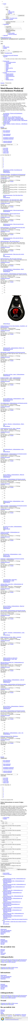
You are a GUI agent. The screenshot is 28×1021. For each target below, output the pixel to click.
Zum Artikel (3, 182)
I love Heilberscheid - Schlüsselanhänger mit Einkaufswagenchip (14, 403)
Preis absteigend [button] (6, 131)
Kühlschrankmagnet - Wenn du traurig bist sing (10, 213)
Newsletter (3, 942)
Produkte (10, 13)
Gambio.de (9, 1015)
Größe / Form (4, 823)
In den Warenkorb (4, 221)
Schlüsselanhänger (9, 75)
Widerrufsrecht (4, 929)
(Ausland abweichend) (5, 177)
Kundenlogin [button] (6, 24)
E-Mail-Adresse (4, 868)
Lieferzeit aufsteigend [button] (7, 141)
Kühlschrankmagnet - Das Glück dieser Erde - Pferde (11, 199)
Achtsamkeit (8, 63)
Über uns (2, 944)
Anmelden (3, 870)
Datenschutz (3, 932)
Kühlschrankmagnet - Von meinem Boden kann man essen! (13, 227)
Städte (7, 69)
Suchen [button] (4, 3)
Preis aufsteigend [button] (6, 130)
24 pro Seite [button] (5, 148)
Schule (7, 66)
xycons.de (23, 1015)
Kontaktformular (4, 940)
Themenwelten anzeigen (11, 62)
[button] (8, 19)
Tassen (7, 77)
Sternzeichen (4, 856)
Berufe (7, 64)
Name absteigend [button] (6, 135)
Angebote (3, 954)
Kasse (2, 951)
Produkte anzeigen (9, 73)
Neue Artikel (3, 953)
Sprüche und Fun (9, 68)
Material (3, 833)
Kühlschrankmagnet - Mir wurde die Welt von (10, 241)
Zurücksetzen (7, 864)
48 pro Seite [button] (5, 149)
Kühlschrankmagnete (10, 76)
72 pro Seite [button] (5, 150)
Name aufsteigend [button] (7, 134)
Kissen (7, 78)
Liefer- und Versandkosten (6, 930)
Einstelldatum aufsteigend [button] (8, 137)
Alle (9, 10)
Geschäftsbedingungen (5, 931)
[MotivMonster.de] (6, 37)
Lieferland (8, 21)
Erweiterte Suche (13, 18)
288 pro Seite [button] (6, 152)
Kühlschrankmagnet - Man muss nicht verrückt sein (11, 258)
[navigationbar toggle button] (4, 39)
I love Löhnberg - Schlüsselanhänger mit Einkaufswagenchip (13, 684)
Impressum (3, 939)
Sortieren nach (4, 144)
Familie (7, 65)
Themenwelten (11, 11)
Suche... (7, 16)
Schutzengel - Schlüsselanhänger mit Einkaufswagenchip (12, 558)
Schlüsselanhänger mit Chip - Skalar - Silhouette (10, 428)
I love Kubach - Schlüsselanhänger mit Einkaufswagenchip (13, 710)
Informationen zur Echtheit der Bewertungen (12, 1019)
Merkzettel (5, 35)
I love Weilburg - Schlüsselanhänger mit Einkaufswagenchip (13, 479)
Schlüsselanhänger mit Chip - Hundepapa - (9, 736)
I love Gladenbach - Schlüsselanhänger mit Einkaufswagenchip (14, 273)
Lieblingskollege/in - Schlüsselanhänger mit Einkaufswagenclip (14, 453)
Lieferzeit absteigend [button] (7, 142)
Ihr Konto (3, 950)
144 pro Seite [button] (6, 151)
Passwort (7, 29)
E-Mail (7, 27)
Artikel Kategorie (5, 837)
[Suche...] (21, 15)
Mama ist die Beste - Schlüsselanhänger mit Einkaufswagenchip (14, 505)
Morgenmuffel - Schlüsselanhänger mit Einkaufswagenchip (13, 352)
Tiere (7, 70)
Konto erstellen (11, 33)
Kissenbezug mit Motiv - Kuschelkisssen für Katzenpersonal (13, 174)
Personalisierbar (5, 861)
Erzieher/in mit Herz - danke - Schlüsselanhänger (11, 377)
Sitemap (2, 933)
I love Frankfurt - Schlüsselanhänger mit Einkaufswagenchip (13, 610)
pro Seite (2, 155)
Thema (3, 828)
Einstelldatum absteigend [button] (8, 138)
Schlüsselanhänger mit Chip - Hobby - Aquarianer (11, 637)
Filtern (2, 864)
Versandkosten (18, 1014)
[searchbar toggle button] (22, 39)
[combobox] (4, 128)
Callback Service (4, 941)
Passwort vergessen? (12, 34)
